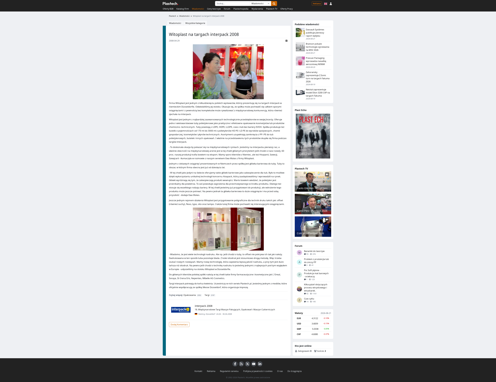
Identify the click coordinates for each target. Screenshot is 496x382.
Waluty (299, 313)
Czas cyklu (309, 298)
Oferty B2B (168, 8)
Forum (227, 8)
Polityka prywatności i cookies (258, 371)
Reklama (317, 3)
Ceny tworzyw (214, 8)
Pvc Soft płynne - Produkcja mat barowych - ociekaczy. (316, 273)
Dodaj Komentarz (179, 324)
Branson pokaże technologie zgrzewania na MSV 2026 (317, 46)
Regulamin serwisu (229, 371)
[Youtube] (253, 363)
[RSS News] (241, 363)
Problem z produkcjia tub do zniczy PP (316, 261)
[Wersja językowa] (325, 3)
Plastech (172, 16)
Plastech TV (271, 8)
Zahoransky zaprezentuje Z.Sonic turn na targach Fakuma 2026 (318, 77)
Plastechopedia (240, 8)
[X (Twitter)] (247, 363)
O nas (280, 371)
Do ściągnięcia (295, 371)
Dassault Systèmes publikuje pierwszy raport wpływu (315, 32)
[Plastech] (170, 3)
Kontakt (198, 371)
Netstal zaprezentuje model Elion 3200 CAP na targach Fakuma (318, 92)
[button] (330, 3)
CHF (299, 334)
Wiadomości (198, 8)
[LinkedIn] (259, 363)
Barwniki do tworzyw (314, 251)
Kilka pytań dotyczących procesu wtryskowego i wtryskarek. (315, 287)
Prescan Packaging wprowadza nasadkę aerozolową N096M (316, 61)
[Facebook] (235, 363)
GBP (299, 328)
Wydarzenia (257, 8)
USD (299, 323)
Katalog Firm (182, 8)
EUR (299, 318)
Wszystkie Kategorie (195, 23)
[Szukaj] (274, 3)
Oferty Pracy (286, 8)
